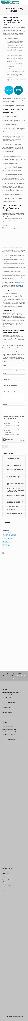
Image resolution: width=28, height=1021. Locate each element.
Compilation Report (7, 697)
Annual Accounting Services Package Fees (12, 737)
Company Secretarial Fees (8, 739)
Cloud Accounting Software (9, 535)
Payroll (7, 420)
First (3, 370)
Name (5, 365)
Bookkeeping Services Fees (9, 729)
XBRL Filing (4, 541)
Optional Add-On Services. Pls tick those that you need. (13, 417)
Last (16, 370)
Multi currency (9, 432)
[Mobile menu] (26, 2)
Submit (5, 446)
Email (5, 373)
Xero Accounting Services (8, 734)
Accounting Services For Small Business (12, 692)
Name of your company (10, 386)
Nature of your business (10, 392)
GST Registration (6, 545)
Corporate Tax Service (7, 700)
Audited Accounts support (12, 434)
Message (5, 404)
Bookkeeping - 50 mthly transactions (11, 426)
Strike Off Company (7, 542)
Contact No (7, 379)
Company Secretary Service (9, 702)
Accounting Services (7, 532)
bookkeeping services (17, 285)
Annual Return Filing (7, 540)
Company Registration (7, 538)
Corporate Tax (5, 544)
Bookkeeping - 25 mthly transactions (11, 422)
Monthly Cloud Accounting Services (10, 732)
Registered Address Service (9, 547)
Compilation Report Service (9, 534)
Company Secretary (7, 537)
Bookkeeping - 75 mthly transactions (11, 429)
